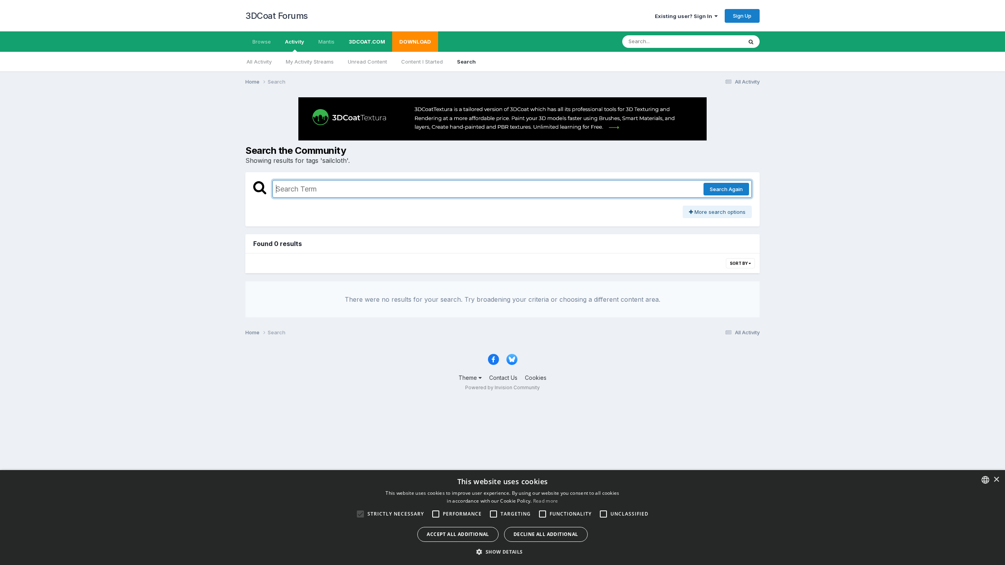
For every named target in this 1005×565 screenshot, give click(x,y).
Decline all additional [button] (545, 534)
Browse (261, 41)
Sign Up (742, 16)
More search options (719, 212)
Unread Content (367, 61)
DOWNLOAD (415, 41)
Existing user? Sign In (684, 16)
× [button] (996, 480)
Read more (545, 501)
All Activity (259, 61)
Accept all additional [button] (458, 534)
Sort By (739, 263)
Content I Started (422, 61)
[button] (502, 552)
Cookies (535, 377)
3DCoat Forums (276, 16)
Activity (294, 41)
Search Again (726, 189)
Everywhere (718, 41)
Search (466, 61)
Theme (469, 377)
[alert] (502, 517)
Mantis (326, 41)
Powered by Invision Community (502, 387)
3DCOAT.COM (367, 41)
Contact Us (503, 377)
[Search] (751, 41)
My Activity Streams (310, 61)
